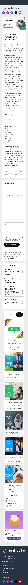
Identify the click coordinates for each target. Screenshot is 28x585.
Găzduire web (8, 457)
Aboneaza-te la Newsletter (14, 538)
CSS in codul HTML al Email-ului (19, 172)
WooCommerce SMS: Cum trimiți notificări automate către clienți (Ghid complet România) (11, 302)
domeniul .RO (17, 485)
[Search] (19, 314)
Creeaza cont (10, 377)
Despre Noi (5, 578)
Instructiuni (9, 500)
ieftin (12, 461)
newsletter (9, 65)
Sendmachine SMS (11, 503)
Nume (5, 218)
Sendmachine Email (11, 502)
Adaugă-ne (9, 348)
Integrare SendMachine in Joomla (8, 172)
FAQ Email (5, 563)
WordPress (17, 432)
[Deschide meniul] (25, 2)
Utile (7, 507)
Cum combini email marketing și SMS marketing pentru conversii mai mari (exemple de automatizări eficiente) (12, 290)
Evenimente (9, 498)
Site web (6, 231)
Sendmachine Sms (8, 569)
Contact (5, 576)
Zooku (15, 491)
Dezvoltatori (6, 565)
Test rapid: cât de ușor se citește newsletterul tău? (10, 280)
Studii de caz (9, 505)
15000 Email (10, 408)
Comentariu (7, 200)
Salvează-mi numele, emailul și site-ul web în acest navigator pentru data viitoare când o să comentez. (14, 239)
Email (5, 224)
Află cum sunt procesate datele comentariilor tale (14, 256)
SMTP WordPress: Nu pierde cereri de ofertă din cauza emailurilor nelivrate (11, 272)
